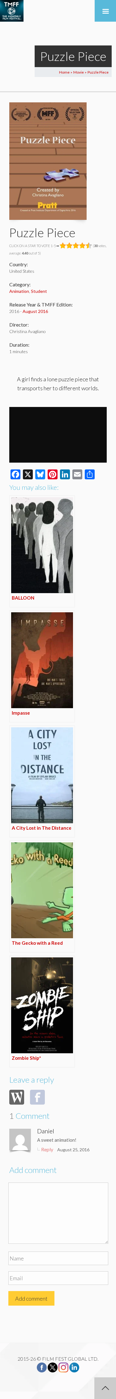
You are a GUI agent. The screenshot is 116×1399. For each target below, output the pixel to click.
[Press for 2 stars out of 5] (69, 245)
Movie (78, 72)
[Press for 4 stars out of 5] (82, 245)
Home (64, 72)
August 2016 (35, 311)
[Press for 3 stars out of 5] (76, 245)
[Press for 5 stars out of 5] (89, 245)
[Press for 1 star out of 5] (63, 245)
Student (39, 291)
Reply (47, 1149)
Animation (19, 291)
